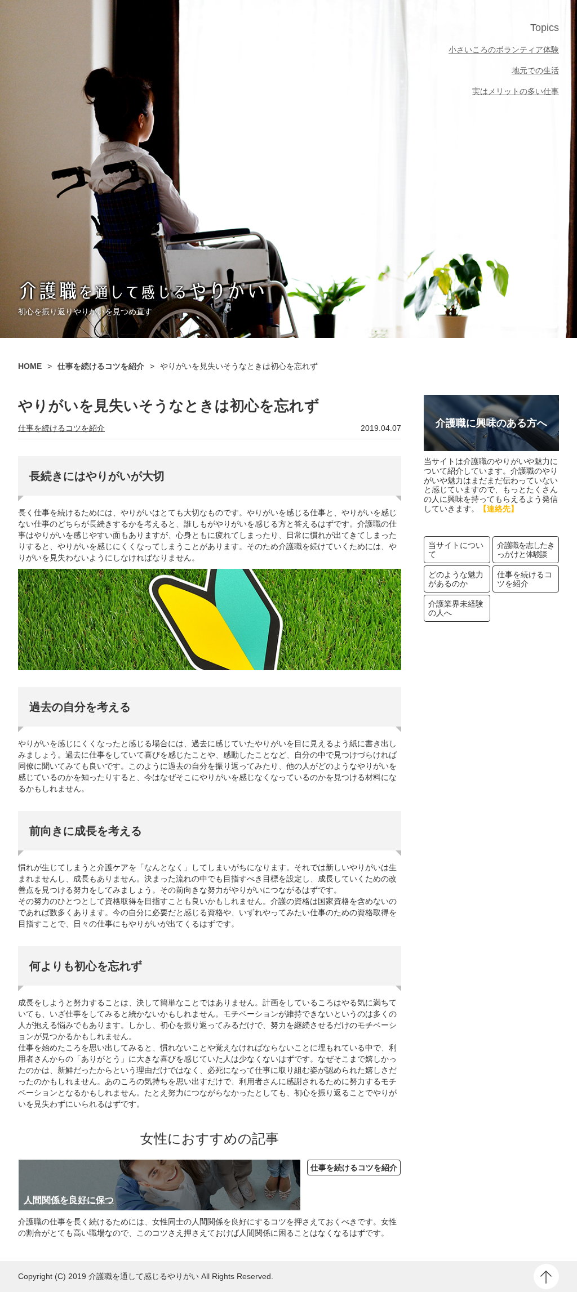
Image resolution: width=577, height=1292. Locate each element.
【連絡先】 (498, 508)
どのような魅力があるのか (455, 579)
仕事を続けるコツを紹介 (61, 428)
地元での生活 (535, 70)
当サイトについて (455, 550)
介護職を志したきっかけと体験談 (525, 550)
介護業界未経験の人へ (455, 608)
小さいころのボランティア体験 (504, 49)
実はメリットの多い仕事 (515, 91)
